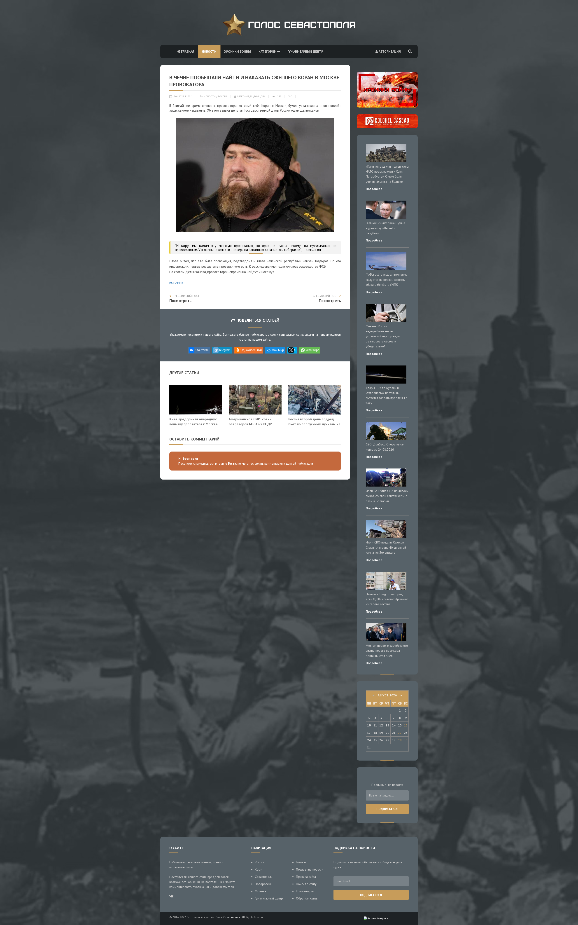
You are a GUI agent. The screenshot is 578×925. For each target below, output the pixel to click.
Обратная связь (306, 898)
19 (381, 733)
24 (369, 740)
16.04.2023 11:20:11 (183, 96)
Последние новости (309, 869)
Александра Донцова (251, 96)
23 (406, 733)
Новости (209, 51)
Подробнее (374, 189)
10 (369, 725)
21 (394, 733)
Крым (259, 869)
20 (387, 733)
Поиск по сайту (306, 884)
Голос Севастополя (228, 917)
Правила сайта (306, 877)
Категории (268, 51)
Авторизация (389, 51)
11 (375, 725)
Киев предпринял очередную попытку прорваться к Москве (193, 421)
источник (176, 282)
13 (387, 725)
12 (381, 725)
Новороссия (263, 884)
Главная (187, 51)
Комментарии (305, 891)
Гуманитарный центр (305, 51)
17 (369, 733)
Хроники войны (237, 51)
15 (400, 725)
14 (394, 725)
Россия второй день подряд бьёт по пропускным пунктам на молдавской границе (314, 424)
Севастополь (263, 877)
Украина (260, 891)
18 (375, 733)
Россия (223, 96)
